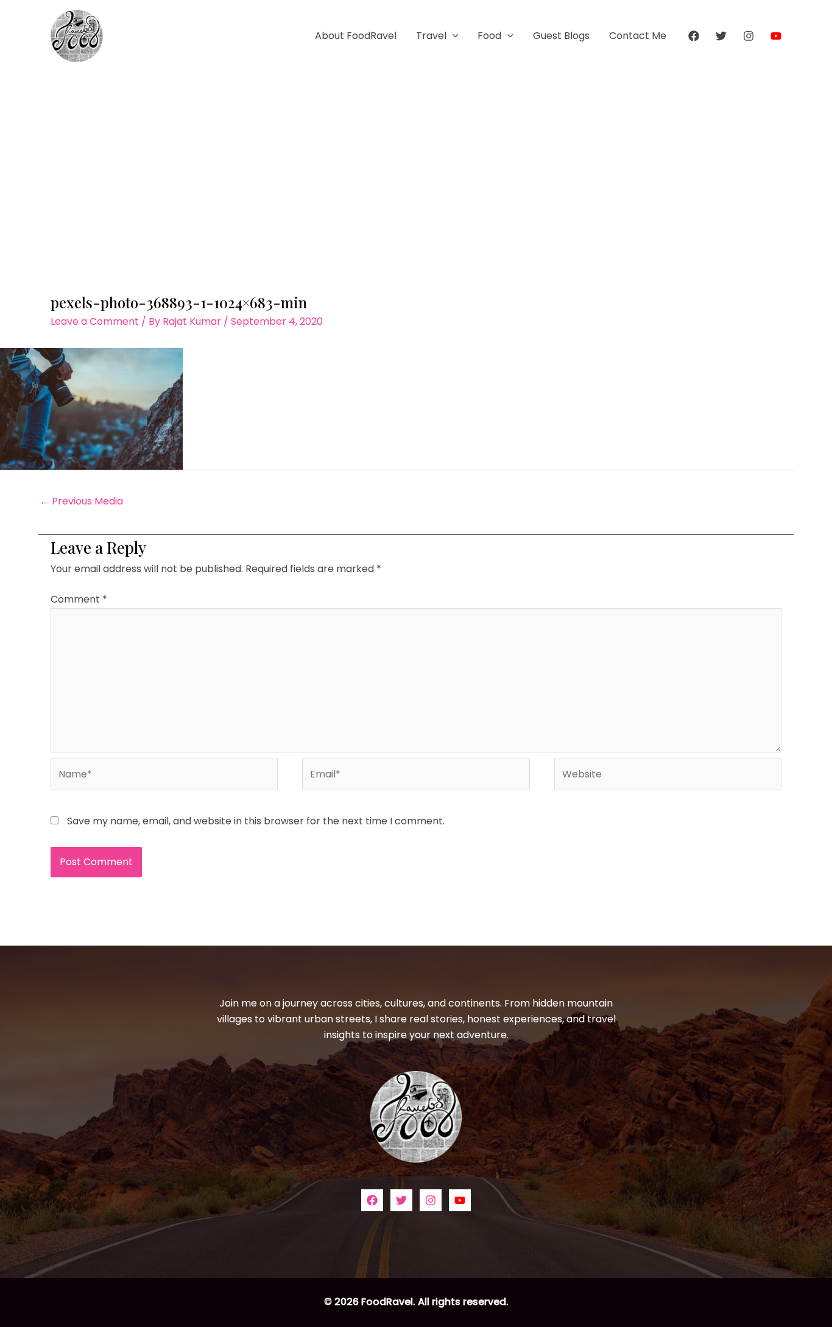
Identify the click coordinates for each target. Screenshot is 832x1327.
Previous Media (81, 501)
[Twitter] (721, 35)
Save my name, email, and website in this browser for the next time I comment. (256, 821)
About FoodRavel (356, 36)
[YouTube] (775, 35)
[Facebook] (693, 35)
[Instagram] (748, 35)
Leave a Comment (95, 321)
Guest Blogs (561, 36)
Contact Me (637, 36)
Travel (431, 36)
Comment (79, 599)
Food (489, 36)
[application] (452, 36)
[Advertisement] (416, 163)
